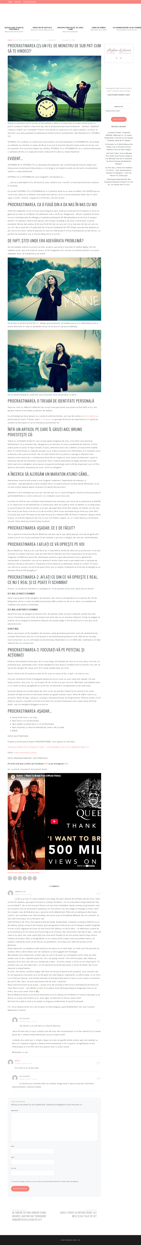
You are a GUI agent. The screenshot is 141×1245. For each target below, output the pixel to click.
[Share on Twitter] (15, 878)
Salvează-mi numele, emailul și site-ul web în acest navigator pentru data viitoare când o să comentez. (46, 1181)
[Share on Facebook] (10, 878)
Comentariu (15, 1110)
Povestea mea (29, 2)
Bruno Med (88, 416)
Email (13, 1157)
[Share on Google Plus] (20, 878)
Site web (13, 1168)
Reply (98, 894)
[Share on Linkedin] (30, 878)
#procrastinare (33, 872)
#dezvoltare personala (17, 872)
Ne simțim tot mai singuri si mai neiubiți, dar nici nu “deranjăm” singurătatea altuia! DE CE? (29, 1216)
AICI (38, 323)
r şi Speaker (44, 419)
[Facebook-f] (117, 58)
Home (10, 2)
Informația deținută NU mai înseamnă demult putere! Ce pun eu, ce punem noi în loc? (119, 182)
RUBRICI (18, 2)
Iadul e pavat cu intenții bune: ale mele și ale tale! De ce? (78, 1214)
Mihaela (17, 1061)
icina (95, 416)
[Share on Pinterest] (25, 878)
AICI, (66, 429)
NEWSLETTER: (118, 106)
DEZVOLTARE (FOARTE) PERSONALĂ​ (26, 40)
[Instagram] (121, 58)
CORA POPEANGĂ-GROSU (25, 752)
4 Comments (51, 40)
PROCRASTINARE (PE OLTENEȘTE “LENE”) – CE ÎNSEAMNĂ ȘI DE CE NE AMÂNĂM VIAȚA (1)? (48, 747)
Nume (13, 1146)
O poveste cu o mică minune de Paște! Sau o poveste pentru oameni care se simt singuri (119, 147)
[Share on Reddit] (34, 878)
